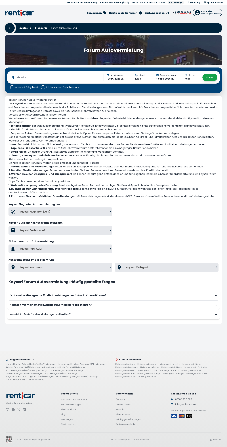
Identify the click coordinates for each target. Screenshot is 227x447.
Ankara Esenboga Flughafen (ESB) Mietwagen (77, 376)
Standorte (41, 28)
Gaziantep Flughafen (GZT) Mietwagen (24, 373)
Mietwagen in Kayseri (125, 370)
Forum (12, 111)
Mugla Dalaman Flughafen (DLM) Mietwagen (63, 370)
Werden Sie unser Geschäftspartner (148, 2)
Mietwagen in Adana (125, 364)
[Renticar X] (18, 409)
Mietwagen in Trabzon (196, 373)
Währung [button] (195, 2)
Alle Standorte (68, 409)
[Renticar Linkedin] (24, 409)
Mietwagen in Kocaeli (148, 370)
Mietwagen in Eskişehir (171, 367)
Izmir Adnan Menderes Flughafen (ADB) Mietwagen (82, 364)
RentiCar (53, 137)
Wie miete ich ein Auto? (74, 399)
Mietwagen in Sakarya (173, 373)
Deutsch (217, 440)
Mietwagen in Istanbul (125, 376)
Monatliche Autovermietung (82, 2)
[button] (207, 12)
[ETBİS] (9, 439)
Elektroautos (67, 424)
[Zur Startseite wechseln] (19, 12)
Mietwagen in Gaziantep (196, 367)
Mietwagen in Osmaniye (148, 373)
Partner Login (176, 2)
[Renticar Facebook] (13, 409)
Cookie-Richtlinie (141, 440)
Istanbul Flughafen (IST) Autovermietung (25, 379)
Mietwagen (67, 419)
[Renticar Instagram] (7, 409)
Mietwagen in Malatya (191, 370)
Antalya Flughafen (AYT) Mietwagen (23, 367)
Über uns (120, 399)
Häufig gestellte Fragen (128, 419)
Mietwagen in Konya (169, 370)
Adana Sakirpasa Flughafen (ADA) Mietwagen (64, 367)
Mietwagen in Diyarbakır (126, 367)
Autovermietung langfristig (114, 2)
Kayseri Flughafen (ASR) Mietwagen (61, 373)
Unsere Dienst (123, 404)
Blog (63, 414)
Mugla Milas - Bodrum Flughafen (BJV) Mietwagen (30, 376)
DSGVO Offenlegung (120, 440)
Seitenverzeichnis (125, 424)
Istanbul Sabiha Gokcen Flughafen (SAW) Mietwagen (31, 364)
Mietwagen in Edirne (149, 367)
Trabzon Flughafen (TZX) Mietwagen (23, 370)
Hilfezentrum (123, 414)
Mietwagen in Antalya (170, 364)
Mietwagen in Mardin (125, 373)
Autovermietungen (71, 404)
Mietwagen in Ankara (147, 364)
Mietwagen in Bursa (192, 364)
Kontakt (120, 409)
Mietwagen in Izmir (147, 376)
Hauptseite (24, 28)
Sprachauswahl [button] (215, 2)
